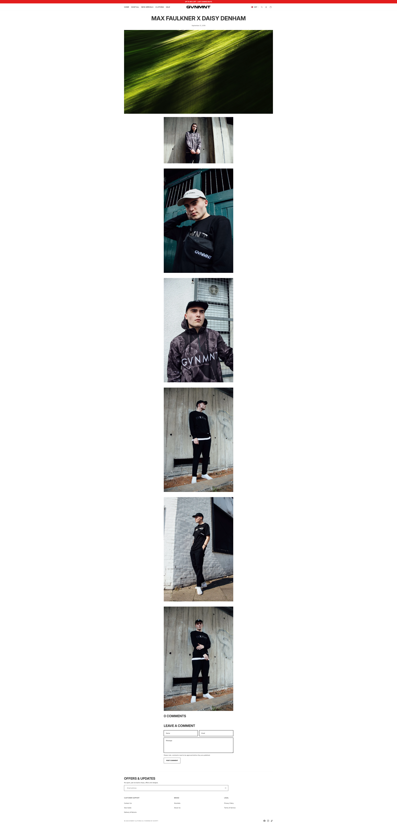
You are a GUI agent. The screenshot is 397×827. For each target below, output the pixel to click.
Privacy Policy (229, 803)
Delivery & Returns (130, 812)
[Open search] (261, 7)
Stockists (177, 803)
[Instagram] (268, 821)
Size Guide (127, 808)
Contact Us (128, 803)
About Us (177, 808)
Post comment (172, 760)
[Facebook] (264, 821)
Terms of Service (230, 808)
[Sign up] (225, 788)
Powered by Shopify (151, 821)
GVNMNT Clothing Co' (136, 821)
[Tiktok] (271, 821)
